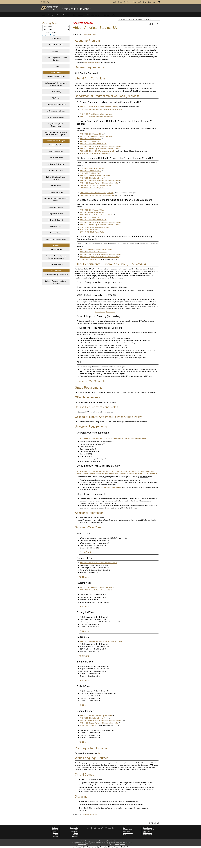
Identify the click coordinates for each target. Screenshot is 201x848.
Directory (76, 833)
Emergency (152, 2)
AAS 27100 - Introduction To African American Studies (98, 106)
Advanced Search (48, 35)
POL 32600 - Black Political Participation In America (97, 151)
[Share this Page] (152, 24)
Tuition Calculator (127, 831)
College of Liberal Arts (55, 192)
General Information (56, 45)
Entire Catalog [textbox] (47, 27)
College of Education (56, 157)
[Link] (91, 828)
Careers (76, 829)
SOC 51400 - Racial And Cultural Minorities (95, 153)
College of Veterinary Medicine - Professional (56, 282)
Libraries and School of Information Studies (56, 199)
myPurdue (55, 836)
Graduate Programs (56, 264)
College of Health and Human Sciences (56, 178)
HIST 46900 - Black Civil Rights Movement (94, 188)
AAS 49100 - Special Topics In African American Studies (99, 148)
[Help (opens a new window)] (157, 24)
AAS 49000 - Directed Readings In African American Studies (100, 146)
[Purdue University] (49, 8)
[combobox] (139, 19)
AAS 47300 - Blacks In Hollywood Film (93, 143)
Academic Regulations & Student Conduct (56, 59)
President (127, 2)
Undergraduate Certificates (56, 111)
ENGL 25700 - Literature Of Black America (94, 227)
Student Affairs (146, 831)
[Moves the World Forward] (87, 828)
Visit (139, 2)
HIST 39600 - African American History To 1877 (96, 193)
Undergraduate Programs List (56, 104)
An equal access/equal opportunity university (93, 842)
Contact (106, 15)
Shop (134, 2)
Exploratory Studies (56, 170)
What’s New (56, 98)
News (120, 2)
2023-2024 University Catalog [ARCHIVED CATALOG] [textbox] (135, 19)
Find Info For (45, 2)
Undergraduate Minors (56, 117)
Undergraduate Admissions (56, 76)
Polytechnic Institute (56, 213)
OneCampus (55, 828)
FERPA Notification (147, 833)
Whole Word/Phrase (50, 32)
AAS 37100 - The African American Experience (96, 114)
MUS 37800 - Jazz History (89, 259)
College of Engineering (56, 164)
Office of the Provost (56, 226)
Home (43, 15)
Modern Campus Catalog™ (118, 847)
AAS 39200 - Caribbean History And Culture (95, 175)
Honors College (56, 185)
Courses (56, 66)
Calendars (66, 15)
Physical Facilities (74, 831)
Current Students (93, 15)
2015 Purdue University (75, 842)
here (99, 753)
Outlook (56, 834)
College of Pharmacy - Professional (56, 274)
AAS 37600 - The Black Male (90, 141)
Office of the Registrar (76, 9)
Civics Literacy (56, 91)
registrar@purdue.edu (120, 844)
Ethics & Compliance (128, 833)
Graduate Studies (56, 249)
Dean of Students (147, 828)
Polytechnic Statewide (56, 220)
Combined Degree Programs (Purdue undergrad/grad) (56, 257)
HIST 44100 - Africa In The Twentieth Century (95, 185)
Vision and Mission (147, 834)
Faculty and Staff (74, 828)
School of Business (56, 151)
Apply (114, 2)
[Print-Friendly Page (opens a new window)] (155, 24)
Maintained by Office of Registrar (123, 842)
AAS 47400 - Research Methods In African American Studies (101, 109)
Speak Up (125, 834)
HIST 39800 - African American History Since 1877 (97, 195)
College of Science (56, 233)
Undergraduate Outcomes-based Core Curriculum (56, 84)
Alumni (114, 15)
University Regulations (148, 829)
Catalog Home (56, 38)
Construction (75, 836)
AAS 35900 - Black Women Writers (92, 210)
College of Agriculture (56, 145)
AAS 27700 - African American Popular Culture (96, 249)
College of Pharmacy (56, 207)
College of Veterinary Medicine (56, 239)
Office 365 (55, 833)
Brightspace (55, 829)
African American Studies (91, 62)
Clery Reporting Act (127, 829)
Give (144, 2)
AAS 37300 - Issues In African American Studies (96, 116)
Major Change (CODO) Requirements (56, 125)
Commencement (78, 15)
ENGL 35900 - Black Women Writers (92, 232)
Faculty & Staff (53, 15)
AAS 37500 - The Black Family (90, 139)
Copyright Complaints (109, 842)
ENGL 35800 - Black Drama (89, 229)
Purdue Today (54, 831)
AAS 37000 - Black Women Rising (92, 134)
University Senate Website (137, 438)
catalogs (78, 847)
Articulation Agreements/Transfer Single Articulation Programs (56, 133)
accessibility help (82, 844)
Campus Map (75, 834)
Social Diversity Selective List (105, 312)
